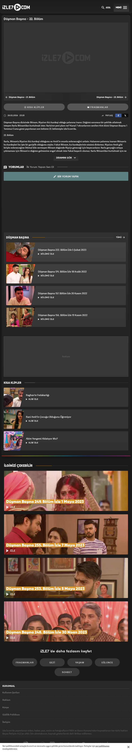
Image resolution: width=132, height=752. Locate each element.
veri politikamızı (102, 746)
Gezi (52, 662)
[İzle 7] (16, 7)
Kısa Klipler (35, 107)
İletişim (6, 721)
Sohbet (67, 672)
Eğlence (107, 662)
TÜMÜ (119, 237)
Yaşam (79, 662)
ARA (107, 8)
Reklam (6, 699)
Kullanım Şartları (11, 692)
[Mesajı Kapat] (128, 747)
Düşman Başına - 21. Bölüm (21, 97)
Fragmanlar (99, 107)
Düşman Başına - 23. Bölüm (110, 97)
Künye (5, 707)
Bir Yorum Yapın (68, 176)
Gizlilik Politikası (11, 714)
